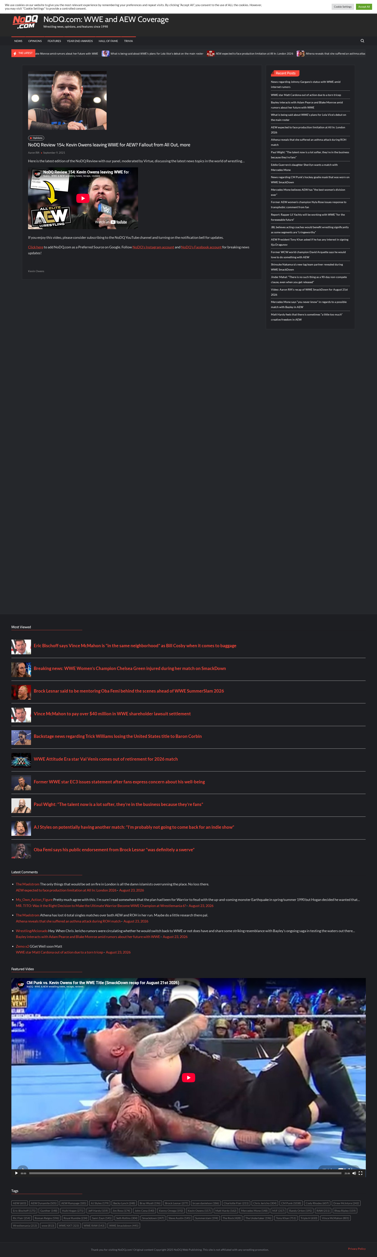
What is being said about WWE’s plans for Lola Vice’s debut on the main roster (103, 53)
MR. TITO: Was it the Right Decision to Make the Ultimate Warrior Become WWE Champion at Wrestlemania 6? (101, 905)
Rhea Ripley (345, 1210)
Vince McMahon (335, 1218)
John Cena (144, 1210)
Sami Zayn (102, 1218)
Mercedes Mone (254, 1210)
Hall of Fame (108, 41)
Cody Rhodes (317, 1203)
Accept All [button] (364, 6)
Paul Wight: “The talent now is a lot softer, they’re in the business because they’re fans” (310, 154)
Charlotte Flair (236, 1203)
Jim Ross (121, 1210)
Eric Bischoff (24, 1210)
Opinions (35, 41)
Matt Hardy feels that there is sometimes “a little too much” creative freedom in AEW (306, 317)
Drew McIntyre (346, 1203)
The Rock (232, 1218)
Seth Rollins (126, 1218)
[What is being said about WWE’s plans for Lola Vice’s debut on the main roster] (52, 53)
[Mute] (354, 1173)
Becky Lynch (124, 1203)
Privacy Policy (357, 1248)
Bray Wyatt (150, 1203)
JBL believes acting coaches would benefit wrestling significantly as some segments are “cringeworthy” (310, 229)
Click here (35, 247)
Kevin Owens (36, 271)
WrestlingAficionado (32, 931)
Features (54, 41)
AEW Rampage (73, 1203)
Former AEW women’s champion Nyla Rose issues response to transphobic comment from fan (308, 204)
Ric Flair (21, 1218)
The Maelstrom (27, 884)
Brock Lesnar (176, 1203)
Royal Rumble (75, 1218)
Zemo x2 (22, 946)
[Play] (16, 1173)
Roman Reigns (47, 1218)
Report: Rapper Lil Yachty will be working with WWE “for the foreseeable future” (308, 217)
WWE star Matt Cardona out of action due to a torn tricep (306, 95)
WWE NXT (69, 1225)
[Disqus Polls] (142, 335)
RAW (323, 1210)
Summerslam (206, 1218)
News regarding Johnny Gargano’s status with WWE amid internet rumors (305, 84)
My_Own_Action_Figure (34, 899)
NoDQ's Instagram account (153, 247)
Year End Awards (80, 41)
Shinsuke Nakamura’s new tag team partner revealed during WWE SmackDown (307, 267)
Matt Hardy (225, 1210)
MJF (278, 1210)
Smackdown (153, 1218)
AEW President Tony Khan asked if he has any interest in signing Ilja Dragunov (309, 242)
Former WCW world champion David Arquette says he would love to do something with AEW (308, 254)
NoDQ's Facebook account (201, 247)
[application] (188, 1077)
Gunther (48, 1210)
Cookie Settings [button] (343, 6)
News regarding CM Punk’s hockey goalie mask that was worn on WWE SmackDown (310, 179)
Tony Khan (286, 1218)
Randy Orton (300, 1210)
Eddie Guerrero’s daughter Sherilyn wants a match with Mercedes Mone (304, 167)
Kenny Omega (171, 1210)
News (18, 41)
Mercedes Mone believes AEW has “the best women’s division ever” (308, 192)
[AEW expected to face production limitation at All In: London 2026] (157, 53)
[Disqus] (142, 440)
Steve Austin (179, 1218)
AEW (19, 1203)
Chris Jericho (264, 1203)
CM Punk (291, 1203)
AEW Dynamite (44, 1203)
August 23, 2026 (131, 890)
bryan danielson (206, 1203)
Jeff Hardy (98, 1210)
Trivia (128, 41)
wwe (48, 1225)
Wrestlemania (25, 1225)
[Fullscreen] (360, 1173)
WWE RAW (94, 1225)
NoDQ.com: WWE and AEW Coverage (106, 19)
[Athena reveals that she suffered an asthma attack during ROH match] (247, 53)
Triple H (309, 1218)
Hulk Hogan (72, 1210)
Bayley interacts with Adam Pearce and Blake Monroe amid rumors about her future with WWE (307, 105)
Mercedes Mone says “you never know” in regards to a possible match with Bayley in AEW (309, 304)
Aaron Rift (33, 152)
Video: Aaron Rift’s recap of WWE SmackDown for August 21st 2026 (309, 292)
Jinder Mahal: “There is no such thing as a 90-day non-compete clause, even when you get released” (309, 279)
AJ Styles (100, 1203)
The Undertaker (258, 1218)
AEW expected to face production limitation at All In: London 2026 (200, 53)
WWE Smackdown (123, 1225)
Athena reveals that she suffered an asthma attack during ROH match (294, 53)
